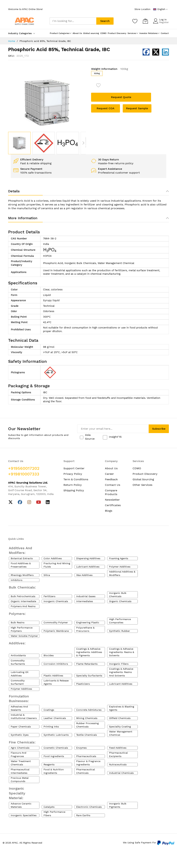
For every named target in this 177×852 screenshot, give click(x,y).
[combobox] (73, 21)
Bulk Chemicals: (22, 587)
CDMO (137, 468)
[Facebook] (19, 502)
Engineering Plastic (87, 622)
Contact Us (112, 484)
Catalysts (49, 806)
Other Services (142, 484)
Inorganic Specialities (23, 815)
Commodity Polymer (56, 622)
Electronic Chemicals (89, 806)
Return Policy (72, 484)
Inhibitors (16, 580)
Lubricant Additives (87, 566)
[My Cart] (145, 21)
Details (14, 191)
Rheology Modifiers (22, 575)
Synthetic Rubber (119, 631)
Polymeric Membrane (56, 631)
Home (11, 41)
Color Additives (53, 558)
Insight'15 (115, 436)
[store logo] (24, 21)
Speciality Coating (120, 726)
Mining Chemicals (86, 718)
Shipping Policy (73, 490)
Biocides (49, 655)
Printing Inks (51, 726)
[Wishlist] (135, 21)
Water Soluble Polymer (24, 636)
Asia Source (90, 436)
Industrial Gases (85, 596)
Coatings (49, 709)
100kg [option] (97, 73)
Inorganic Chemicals (56, 601)
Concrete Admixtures (88, 709)
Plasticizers (83, 683)
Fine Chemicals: (22, 742)
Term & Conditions (75, 479)
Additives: (17, 643)
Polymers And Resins (23, 606)
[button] (43, 143)
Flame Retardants (86, 663)
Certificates (113, 505)
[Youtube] (38, 502)
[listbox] (130, 74)
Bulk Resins (17, 622)
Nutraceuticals (118, 764)
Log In (163, 19)
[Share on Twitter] (155, 52)
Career (109, 473)
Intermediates (84, 601)
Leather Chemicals (55, 718)
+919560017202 (23, 468)
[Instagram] (29, 502)
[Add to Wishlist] (98, 85)
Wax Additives (84, 575)
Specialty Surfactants (89, 675)
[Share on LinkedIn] (165, 52)
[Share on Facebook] (146, 52)
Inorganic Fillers (118, 663)
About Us (111, 468)
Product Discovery (145, 473)
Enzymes (81, 747)
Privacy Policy (72, 473)
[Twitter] (10, 502)
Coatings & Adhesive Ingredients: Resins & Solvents (121, 652)
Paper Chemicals (21, 726)
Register (164, 22)
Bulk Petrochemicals (23, 596)
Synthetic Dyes (20, 734)
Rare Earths (83, 815)
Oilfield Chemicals (120, 718)
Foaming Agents (118, 558)
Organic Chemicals (120, 601)
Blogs (108, 510)
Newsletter (112, 499)
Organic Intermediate (23, 601)
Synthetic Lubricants (56, 734)
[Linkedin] (47, 502)
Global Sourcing (143, 479)
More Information (22, 218)
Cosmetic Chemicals (56, 747)
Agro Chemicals (20, 747)
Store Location (142, 9)
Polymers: (17, 614)
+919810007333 (23, 474)
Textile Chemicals (86, 734)
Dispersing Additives (88, 558)
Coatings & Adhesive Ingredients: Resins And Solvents (121, 672)
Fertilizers (49, 596)
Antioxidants (18, 655)
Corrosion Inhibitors (56, 663)
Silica (47, 575)
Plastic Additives (53, 675)
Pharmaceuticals (86, 756)
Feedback (111, 479)
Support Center (74, 468)
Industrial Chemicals (121, 773)
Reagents (49, 764)
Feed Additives (117, 747)
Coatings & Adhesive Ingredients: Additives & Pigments (89, 652)
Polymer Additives (119, 566)
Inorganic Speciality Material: (17, 793)
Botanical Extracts (22, 558)
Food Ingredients (54, 756)
